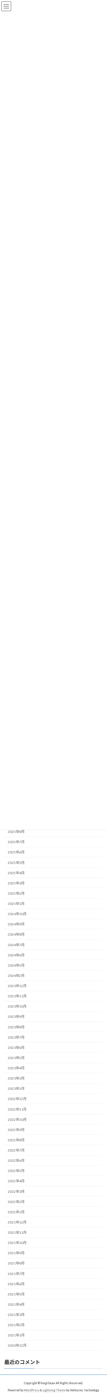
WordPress (31, 1390)
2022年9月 (16, 1130)
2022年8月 (16, 1140)
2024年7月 (16, 944)
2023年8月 (16, 1027)
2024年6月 (16, 955)
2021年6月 (16, 1284)
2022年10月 (17, 1119)
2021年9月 (16, 1253)
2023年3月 (16, 1078)
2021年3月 (16, 1315)
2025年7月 (16, 842)
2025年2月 (16, 893)
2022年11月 (17, 1109)
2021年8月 (16, 1263)
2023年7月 (16, 1037)
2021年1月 (16, 1335)
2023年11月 (17, 996)
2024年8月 (16, 934)
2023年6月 (16, 1047)
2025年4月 (16, 873)
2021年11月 (17, 1232)
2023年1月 (16, 1088)
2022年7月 (16, 1150)
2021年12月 (17, 1222)
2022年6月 (16, 1160)
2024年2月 (16, 975)
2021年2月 (16, 1325)
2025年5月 (16, 862)
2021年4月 (16, 1304)
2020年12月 (17, 1345)
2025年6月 (16, 852)
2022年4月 (16, 1181)
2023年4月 (16, 1068)
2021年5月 (16, 1294)
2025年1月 (16, 903)
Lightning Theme (54, 1390)
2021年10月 (17, 1243)
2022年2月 (16, 1202)
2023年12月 (17, 986)
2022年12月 (17, 1099)
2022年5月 (16, 1171)
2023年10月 (17, 1006)
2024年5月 (16, 965)
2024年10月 (17, 914)
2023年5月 (16, 1058)
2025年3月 (16, 883)
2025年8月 (16, 832)
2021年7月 (16, 1273)
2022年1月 (16, 1212)
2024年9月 (16, 924)
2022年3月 (16, 1191)
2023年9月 (16, 1016)
